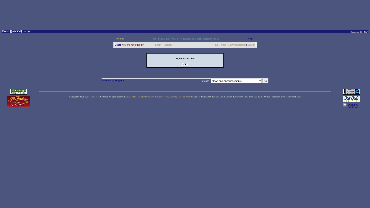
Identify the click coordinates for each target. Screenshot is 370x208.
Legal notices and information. (140, 97)
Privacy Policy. (162, 97)
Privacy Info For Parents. (181, 97)
